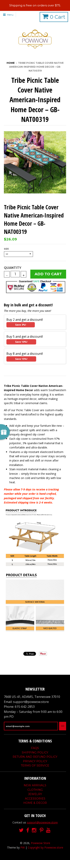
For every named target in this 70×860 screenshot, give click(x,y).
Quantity (12, 268)
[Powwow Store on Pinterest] (41, 830)
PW (22, 847)
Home (11, 62)
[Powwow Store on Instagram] (34, 830)
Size (6, 249)
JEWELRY (35, 794)
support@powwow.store (42, 822)
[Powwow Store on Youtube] (48, 830)
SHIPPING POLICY (35, 752)
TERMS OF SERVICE (35, 765)
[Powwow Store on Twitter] (21, 830)
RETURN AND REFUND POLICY (35, 757)
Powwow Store (40, 843)
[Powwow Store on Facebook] (27, 830)
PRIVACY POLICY (35, 761)
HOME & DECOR (35, 803)
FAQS (35, 748)
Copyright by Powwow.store (45, 847)
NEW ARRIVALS (35, 785)
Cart (57, 17)
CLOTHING (35, 790)
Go (62, 726)
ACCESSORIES (35, 798)
